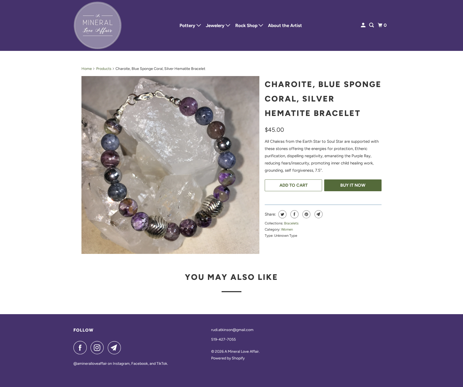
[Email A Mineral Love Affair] (116, 347)
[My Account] (363, 25)
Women (287, 229)
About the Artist (285, 25)
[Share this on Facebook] (293, 214)
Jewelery (216, 25)
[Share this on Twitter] (281, 214)
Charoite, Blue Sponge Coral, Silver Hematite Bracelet (323, 98)
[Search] (372, 25)
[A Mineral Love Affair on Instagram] (99, 347)
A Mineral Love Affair (242, 351)
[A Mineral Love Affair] (97, 25)
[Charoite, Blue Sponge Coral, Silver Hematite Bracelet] (170, 165)
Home (86, 68)
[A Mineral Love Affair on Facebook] (81, 347)
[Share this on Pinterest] (306, 214)
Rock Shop (247, 25)
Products (103, 68)
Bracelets (291, 223)
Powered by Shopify (228, 358)
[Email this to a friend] (318, 214)
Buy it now (352, 185)
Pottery (188, 25)
